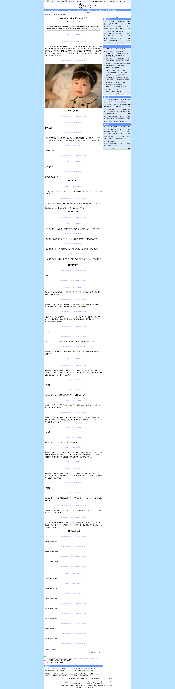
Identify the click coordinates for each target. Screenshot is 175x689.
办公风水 (82, 10)
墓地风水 (114, 10)
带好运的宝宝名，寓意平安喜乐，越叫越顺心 (117, 53)
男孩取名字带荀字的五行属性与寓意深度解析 (117, 65)
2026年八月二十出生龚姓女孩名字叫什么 (114, 21)
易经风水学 (64, 678)
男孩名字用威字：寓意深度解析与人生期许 (116, 82)
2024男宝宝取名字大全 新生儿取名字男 (54, 671)
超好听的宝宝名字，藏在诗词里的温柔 (115, 75)
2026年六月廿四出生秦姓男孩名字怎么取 (116, 94)
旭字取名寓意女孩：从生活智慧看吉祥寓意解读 (117, 79)
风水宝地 (108, 10)
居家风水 (57, 10)
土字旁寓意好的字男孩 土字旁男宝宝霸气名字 (117, 77)
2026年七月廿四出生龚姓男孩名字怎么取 (114, 31)
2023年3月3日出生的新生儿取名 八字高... (84, 671)
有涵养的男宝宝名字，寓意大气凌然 (54, 673)
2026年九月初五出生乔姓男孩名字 (112, 33)
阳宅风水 (51, 10)
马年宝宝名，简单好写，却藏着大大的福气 (116, 56)
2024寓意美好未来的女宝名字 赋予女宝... (84, 673)
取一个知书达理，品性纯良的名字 (114, 84)
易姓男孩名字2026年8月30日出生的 (113, 35)
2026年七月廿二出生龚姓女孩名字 (112, 26)
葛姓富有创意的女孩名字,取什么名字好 (60, 660)
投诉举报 (128, 1)
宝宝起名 (64, 10)
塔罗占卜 (70, 10)
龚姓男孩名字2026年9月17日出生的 (113, 40)
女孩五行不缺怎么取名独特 (110, 114)
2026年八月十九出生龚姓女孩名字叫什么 (114, 38)
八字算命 (76, 10)
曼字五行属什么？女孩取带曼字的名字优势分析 (117, 58)
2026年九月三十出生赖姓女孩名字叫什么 (114, 43)
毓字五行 (50, 649)
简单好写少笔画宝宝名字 (110, 141)
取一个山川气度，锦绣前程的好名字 (113, 129)
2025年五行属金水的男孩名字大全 (114, 67)
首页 (46, 10)
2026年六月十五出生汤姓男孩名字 (82, 675)
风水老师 (101, 10)
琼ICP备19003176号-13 (107, 682)
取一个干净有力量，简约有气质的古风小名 (114, 131)
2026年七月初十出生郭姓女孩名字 (114, 91)
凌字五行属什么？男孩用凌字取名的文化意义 (117, 51)
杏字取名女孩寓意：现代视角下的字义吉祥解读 (117, 60)
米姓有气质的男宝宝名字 (56, 662)
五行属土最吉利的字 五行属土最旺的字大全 (84, 668)
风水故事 (95, 10)
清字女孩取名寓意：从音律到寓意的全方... (55, 668)
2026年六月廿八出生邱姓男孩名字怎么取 (116, 70)
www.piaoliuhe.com (73, 682)
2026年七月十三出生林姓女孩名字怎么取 (116, 86)
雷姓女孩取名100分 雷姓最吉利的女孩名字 (55, 675)
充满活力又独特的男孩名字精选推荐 (113, 134)
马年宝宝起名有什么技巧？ (112, 89)
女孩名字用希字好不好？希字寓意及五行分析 (117, 48)
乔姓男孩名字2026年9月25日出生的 (113, 24)
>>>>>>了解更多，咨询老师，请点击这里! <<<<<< (73, 34)
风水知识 (89, 10)
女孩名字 (55, 649)
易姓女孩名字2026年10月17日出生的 (113, 28)
